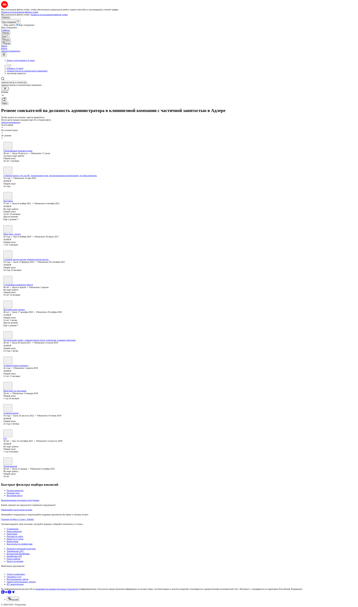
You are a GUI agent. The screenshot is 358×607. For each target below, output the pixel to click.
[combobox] (14, 82)
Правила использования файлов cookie (49, 14)
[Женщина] (7, 145)
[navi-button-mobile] (4, 54)
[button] (4, 46)
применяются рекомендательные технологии (56, 589)
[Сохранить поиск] (4, 99)
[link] (6, 39)
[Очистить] (5, 88)
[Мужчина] (7, 229)
